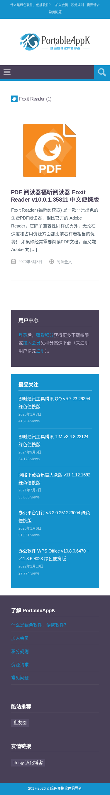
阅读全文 (64, 262)
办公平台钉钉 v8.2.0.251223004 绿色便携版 (54, 516)
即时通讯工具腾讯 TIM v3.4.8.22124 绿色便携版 (53, 440)
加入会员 (61, 5)
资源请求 (93, 5)
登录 (22, 335)
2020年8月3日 (30, 262)
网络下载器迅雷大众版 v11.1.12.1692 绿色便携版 (54, 478)
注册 (40, 350)
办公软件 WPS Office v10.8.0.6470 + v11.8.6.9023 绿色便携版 (53, 554)
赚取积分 (45, 335)
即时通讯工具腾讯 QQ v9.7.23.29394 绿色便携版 (54, 402)
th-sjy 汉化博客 (28, 762)
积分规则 (77, 5)
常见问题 (55, 12)
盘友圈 (20, 722)
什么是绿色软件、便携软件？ (31, 5)
